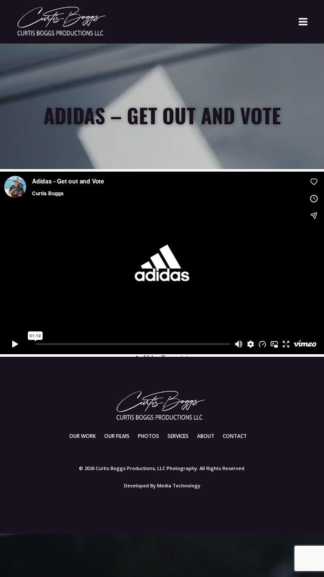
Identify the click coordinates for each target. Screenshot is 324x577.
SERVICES (178, 436)
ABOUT (205, 436)
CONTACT (235, 436)
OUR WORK (82, 436)
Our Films (117, 436)
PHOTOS (148, 436)
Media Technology (178, 485)
